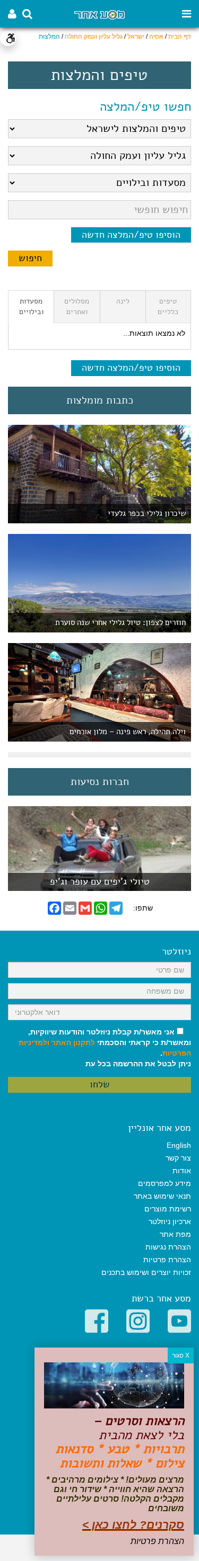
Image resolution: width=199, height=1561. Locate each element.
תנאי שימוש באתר (162, 1196)
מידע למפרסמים (164, 1183)
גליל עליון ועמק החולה (94, 36)
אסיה (156, 36)
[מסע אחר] (99, 14)
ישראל (135, 36)
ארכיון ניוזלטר (170, 1221)
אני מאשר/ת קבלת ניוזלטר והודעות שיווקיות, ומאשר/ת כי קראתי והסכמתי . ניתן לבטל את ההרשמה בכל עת (105, 1048)
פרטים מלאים (100, 885)
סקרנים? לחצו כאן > (133, 1525)
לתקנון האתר (73, 1042)
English (179, 1145)
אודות (181, 1170)
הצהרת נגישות (168, 1247)
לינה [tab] (122, 301)
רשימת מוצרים (167, 1209)
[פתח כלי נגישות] (8, 38)
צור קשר (178, 1158)
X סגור (180, 1355)
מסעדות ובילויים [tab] (31, 306)
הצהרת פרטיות (167, 1259)
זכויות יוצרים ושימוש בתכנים (146, 1272)
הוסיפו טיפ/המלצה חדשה (131, 234)
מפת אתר (175, 1234)
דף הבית (179, 36)
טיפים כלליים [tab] (168, 306)
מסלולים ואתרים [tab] (76, 306)
